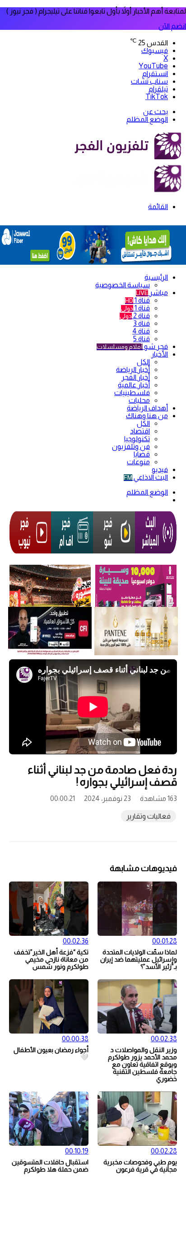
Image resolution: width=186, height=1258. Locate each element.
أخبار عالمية (134, 385)
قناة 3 (141, 323)
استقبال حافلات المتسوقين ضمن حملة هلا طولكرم (50, 1165)
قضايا (142, 454)
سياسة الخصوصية (122, 285)
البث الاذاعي (146, 477)
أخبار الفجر (135, 377)
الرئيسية (156, 277)
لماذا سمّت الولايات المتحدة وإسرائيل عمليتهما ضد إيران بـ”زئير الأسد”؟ (138, 959)
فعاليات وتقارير (148, 816)
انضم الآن (172, 26)
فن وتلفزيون (131, 446)
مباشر (152, 292)
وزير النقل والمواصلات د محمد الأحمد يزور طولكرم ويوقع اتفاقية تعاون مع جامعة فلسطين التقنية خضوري (142, 1064)
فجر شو (132, 346)
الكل (143, 362)
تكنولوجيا (137, 439)
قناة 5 (141, 339)
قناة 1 (137, 300)
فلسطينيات (132, 392)
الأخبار (159, 354)
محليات (139, 400)
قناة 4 (141, 331)
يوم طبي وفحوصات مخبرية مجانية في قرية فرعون (140, 1165)
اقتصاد (140, 431)
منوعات (138, 462)
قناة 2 (135, 315)
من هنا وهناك (147, 415)
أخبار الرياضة (133, 369)
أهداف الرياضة (147, 408)
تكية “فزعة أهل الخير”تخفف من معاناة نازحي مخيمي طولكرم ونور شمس (51, 959)
